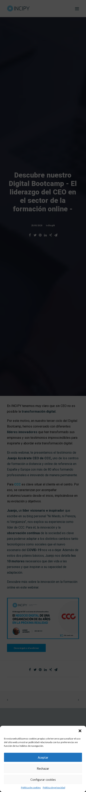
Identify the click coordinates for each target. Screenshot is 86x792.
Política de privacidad (54, 787)
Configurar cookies (43, 779)
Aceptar (43, 757)
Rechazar (43, 768)
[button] (80, 731)
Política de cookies (31, 787)
